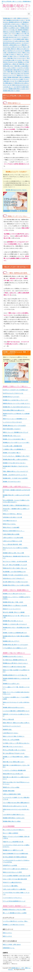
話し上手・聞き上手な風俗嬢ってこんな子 (15, 564)
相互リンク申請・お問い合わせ (12, 944)
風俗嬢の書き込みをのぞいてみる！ (16, 190)
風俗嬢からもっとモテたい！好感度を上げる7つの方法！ (16, 597)
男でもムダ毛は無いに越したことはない (14, 750)
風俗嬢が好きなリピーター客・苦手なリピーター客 (16, 616)
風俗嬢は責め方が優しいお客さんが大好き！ (15, 459)
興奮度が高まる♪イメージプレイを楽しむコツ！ (16, 403)
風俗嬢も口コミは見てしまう (11, 683)
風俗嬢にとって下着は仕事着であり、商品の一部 (16, 757)
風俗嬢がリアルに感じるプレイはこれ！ (14, 463)
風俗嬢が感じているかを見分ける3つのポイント (16, 407)
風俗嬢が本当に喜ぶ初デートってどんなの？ (15, 644)
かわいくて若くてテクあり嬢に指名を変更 (15, 879)
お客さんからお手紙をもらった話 (12, 541)
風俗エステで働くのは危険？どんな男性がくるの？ (16, 670)
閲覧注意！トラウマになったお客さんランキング (16, 715)
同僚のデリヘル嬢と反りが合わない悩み (14, 666)
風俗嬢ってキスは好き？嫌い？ (12, 452)
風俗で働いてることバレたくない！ (17, 58)
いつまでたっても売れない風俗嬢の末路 (14, 770)
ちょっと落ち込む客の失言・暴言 (12, 544)
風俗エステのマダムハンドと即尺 (12, 872)
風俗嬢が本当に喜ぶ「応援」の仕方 (13, 602)
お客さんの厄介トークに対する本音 (13, 537)
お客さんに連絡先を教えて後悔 (12, 794)
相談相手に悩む (7, 729)
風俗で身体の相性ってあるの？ (12, 429)
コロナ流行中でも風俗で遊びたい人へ (13, 814)
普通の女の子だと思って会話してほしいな (15, 568)
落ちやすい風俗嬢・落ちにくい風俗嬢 (13, 612)
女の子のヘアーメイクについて (16, 50)
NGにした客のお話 (8, 719)
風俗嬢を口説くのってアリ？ (11, 641)
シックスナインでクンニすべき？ (12, 422)
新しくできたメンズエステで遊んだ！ (13, 829)
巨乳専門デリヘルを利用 (10, 865)
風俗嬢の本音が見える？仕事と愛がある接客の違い (16, 636)
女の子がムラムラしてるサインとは (13, 393)
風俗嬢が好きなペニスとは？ (11, 396)
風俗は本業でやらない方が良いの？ (13, 773)
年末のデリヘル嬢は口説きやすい (12, 882)
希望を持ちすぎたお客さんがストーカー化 (15, 806)
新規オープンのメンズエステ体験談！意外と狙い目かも (16, 837)
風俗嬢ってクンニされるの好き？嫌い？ (14, 439)
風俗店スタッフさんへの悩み (11, 787)
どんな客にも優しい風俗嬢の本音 (12, 446)
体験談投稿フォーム (8, 948)
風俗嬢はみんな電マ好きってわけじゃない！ (15, 663)
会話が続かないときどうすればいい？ (13, 578)
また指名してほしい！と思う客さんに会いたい (16, 743)
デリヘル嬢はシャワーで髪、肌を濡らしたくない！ (16, 687)
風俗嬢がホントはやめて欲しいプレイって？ (15, 400)
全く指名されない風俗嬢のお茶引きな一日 (15, 659)
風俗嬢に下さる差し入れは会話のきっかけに (15, 575)
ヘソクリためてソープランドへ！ (12, 897)
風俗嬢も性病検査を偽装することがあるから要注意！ (16, 679)
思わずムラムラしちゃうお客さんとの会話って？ (15, 548)
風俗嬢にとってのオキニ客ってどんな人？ (15, 624)
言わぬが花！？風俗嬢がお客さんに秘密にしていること (16, 509)
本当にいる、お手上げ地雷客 (11, 739)
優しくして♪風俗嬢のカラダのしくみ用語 (14, 913)
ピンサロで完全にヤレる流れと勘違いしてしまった (16, 893)
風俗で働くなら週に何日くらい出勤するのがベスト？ (16, 777)
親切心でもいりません (9, 524)
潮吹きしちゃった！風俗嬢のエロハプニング (15, 432)
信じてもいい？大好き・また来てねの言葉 (15, 561)
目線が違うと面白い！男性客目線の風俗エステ (16, 505)
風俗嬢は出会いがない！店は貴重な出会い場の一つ (16, 628)
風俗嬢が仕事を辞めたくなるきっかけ (19, 88)
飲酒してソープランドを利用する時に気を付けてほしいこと (16, 693)
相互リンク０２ (7, 936)
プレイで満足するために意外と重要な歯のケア (16, 802)
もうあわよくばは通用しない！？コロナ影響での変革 (16, 698)
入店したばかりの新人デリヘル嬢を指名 (14, 889)
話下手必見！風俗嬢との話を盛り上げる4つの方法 (16, 490)
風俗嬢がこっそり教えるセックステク (13, 924)
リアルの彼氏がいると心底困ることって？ (15, 648)
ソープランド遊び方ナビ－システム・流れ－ (15, 921)
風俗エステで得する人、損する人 (12, 513)
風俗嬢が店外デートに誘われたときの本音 (15, 605)
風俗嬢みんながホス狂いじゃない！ (15, 20)
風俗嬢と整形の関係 (13, 77)
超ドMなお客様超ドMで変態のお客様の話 (15, 857)
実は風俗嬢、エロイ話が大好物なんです (14, 571)
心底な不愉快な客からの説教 (11, 534)
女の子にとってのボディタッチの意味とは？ (15, 390)
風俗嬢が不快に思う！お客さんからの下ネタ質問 (16, 495)
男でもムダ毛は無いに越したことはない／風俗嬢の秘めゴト (16, 2)
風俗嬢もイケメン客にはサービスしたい (14, 593)
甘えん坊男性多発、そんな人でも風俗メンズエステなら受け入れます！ (16, 501)
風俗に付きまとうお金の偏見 (11, 527)
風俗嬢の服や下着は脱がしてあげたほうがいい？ (15, 467)
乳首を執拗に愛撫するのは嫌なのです (13, 410)
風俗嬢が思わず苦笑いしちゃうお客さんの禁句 (16, 585)
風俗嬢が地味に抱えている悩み (11, 90)
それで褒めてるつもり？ (10, 520)
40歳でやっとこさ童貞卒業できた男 (13, 841)
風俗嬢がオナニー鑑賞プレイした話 (13, 850)
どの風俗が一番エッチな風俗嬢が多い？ (14, 449)
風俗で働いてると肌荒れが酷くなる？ (13, 761)
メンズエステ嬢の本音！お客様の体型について (16, 711)
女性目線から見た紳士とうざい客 (12, 517)
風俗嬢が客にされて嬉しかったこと (13, 621)
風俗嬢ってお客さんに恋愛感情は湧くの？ (15, 632)
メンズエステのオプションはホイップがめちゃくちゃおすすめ (16, 861)
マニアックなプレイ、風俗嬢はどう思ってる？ (16, 456)
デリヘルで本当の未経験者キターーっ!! (14, 901)
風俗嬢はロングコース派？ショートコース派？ (16, 442)
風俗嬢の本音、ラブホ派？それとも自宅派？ (15, 478)
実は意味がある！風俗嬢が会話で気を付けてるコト (16, 557)
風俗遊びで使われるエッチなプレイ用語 (14, 909)
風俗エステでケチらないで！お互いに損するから (16, 703)
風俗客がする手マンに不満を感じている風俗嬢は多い (16, 414)
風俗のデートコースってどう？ (12, 609)
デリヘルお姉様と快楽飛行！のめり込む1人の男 (16, 875)
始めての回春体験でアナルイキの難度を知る (15, 853)
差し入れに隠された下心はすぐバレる (13, 753)
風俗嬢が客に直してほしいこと (12, 435)
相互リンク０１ (7, 933)
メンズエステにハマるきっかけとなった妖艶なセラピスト (16, 845)
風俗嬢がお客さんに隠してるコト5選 (13, 553)
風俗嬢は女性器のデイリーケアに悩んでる (15, 675)
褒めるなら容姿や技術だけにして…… (13, 530)
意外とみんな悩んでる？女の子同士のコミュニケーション (16, 783)
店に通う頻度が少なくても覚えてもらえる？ (15, 581)
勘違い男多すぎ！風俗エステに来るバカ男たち (16, 722)
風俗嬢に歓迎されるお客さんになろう (13, 707)
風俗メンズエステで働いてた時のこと (13, 736)
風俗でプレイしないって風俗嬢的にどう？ (15, 418)
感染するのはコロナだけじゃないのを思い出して (16, 810)
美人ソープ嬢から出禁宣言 (10, 833)
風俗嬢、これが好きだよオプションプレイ (15, 474)
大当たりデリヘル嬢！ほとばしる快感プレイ (15, 868)
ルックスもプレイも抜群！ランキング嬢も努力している (16, 798)
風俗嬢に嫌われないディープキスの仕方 (14, 425)
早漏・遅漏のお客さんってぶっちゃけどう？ (15, 471)
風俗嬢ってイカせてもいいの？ (12, 481)
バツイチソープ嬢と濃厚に (10, 886)
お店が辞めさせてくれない (15, 52)
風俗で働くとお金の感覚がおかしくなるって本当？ (16, 766)
